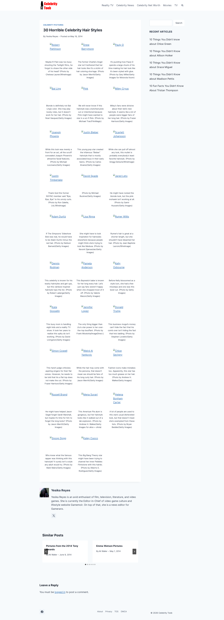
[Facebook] (42, 611)
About (100, 611)
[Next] (134, 551)
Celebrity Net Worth (148, 5)
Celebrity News (125, 5)
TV (176, 5)
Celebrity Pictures (53, 25)
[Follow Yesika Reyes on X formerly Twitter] (53, 515)
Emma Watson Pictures (109, 546)
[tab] (85, 564)
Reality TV (107, 5)
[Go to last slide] (46, 551)
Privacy (108, 611)
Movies (167, 5)
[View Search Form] (182, 5)
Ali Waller (53, 555)
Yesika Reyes (52, 36)
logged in (60, 592)
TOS (116, 611)
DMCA (124, 611)
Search (178, 23)
